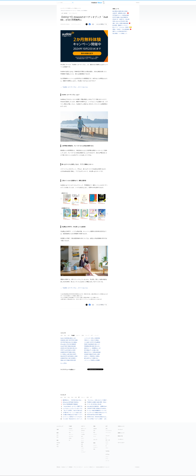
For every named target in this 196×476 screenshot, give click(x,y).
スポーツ (78, 335)
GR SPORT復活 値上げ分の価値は (68, 342)
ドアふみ (104, 2)
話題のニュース (121, 432)
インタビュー (120, 439)
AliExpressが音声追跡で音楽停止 (71, 402)
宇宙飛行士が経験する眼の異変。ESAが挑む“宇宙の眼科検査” (102, 402)
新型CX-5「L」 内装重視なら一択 (92, 348)
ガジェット (71, 434)
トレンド (96, 335)
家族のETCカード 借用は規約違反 (92, 352)
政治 (69, 397)
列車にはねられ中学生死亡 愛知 (120, 21)
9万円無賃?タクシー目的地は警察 (121, 15)
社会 (57, 435)
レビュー (95, 445)
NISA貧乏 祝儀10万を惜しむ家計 (92, 354)
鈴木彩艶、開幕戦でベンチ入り (120, 25)
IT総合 (70, 438)
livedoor (137, 2)
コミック (107, 460)
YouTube (107, 451)
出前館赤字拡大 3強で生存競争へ (68, 358)
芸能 (83, 335)
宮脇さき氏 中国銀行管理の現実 (68, 360)
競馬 (82, 444)
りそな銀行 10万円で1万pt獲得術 (92, 342)
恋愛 (106, 428)
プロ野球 (83, 434)
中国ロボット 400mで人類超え (91, 340)
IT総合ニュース (77, 8)
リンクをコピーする (93, 24)
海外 (69, 335)
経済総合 (70, 428)
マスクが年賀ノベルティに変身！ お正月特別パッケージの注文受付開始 (104, 418)
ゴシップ (87, 335)
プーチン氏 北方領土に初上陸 (94, 404)
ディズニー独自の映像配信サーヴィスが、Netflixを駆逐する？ (102, 410)
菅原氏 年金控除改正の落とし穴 (92, 344)
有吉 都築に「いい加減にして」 (120, 33)
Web (70, 432)
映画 (94, 442)
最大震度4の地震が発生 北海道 (120, 11)
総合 (61, 397)
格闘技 (82, 442)
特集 (94, 449)
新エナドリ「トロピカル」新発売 (121, 27)
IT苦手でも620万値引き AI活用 (67, 350)
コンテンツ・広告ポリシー (89, 467)
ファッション (108, 432)
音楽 (94, 430)
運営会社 (58, 467)
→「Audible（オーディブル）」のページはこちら (74, 87)
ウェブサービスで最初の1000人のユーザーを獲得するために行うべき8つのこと (106, 412)
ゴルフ (82, 438)
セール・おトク (121, 442)
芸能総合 (95, 428)
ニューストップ (63, 8)
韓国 (57, 444)
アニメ (107, 456)
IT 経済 (72, 335)
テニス (82, 440)
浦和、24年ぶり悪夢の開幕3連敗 (120, 23)
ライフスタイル (109, 430)
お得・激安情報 (64, 13)
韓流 (94, 432)
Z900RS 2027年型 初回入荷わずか (68, 348)
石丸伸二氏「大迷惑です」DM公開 (121, 19)
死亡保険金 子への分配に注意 (91, 350)
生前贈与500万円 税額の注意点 (67, 352)
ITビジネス (71, 436)
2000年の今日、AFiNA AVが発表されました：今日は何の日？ (101, 416)
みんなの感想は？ (100, 24)
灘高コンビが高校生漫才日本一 (120, 31)
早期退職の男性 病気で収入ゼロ (92, 346)
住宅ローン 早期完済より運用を (92, 356)
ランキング (120, 429)
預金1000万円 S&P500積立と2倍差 (68, 356)
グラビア (95, 434)
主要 (61, 335)
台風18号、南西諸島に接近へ (120, 13)
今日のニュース (121, 426)
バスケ (82, 448)
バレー (82, 450)
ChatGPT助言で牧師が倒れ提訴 (68, 346)
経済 (76, 397)
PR (69, 440)
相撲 (82, 446)
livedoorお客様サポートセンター (103, 467)
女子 (92, 335)
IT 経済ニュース (70, 8)
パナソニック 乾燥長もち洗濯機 (92, 360)
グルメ (107, 447)
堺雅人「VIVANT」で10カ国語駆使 (121, 29)
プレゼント (95, 447)
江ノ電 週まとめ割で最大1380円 (68, 354)
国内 (65, 335)
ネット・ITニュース (73, 13)
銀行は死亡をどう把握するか (91, 358)
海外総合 (58, 442)
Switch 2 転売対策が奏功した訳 (68, 338)
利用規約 (70, 467)
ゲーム (107, 458)
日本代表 (83, 430)
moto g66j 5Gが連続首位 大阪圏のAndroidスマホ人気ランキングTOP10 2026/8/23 (107, 406)
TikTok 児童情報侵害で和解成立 (70, 404)
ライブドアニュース (97, 2)
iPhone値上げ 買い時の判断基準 (68, 344)
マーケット (71, 430)
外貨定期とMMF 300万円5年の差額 (69, 340)
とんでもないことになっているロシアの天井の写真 (75, 408)
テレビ (94, 436)
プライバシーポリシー (78, 467)
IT (78, 397)
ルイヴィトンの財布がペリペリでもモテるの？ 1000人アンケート (78, 416)
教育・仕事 (108, 440)
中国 (57, 446)
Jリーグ (82, 432)
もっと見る (63, 363)
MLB (82, 436)
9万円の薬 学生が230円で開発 (94, 414)
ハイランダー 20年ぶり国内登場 (92, 338)
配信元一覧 (120, 436)
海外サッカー (83, 428)
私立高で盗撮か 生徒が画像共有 (120, 17)
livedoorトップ (64, 467)
